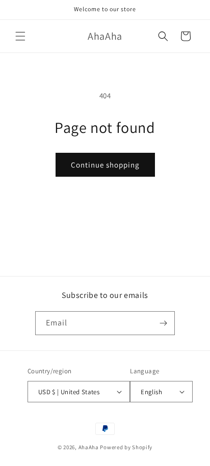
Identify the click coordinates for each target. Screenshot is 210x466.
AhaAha (88, 447)
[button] (20, 36)
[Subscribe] (163, 323)
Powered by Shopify (126, 447)
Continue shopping (105, 165)
